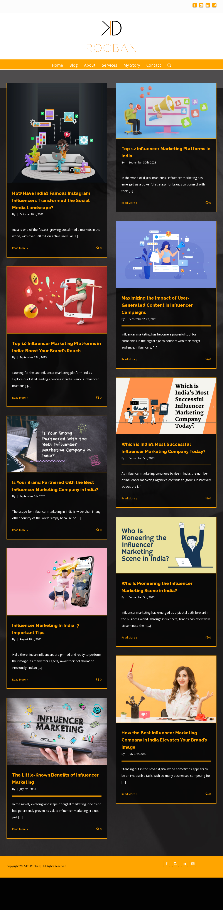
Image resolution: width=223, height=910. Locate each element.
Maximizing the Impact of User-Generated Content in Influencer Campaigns (157, 305)
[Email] (214, 5)
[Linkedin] (208, 5)
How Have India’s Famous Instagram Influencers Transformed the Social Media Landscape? (51, 200)
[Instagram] (201, 5)
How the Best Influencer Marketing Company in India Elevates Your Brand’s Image (164, 740)
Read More (19, 248)
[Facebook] (195, 5)
